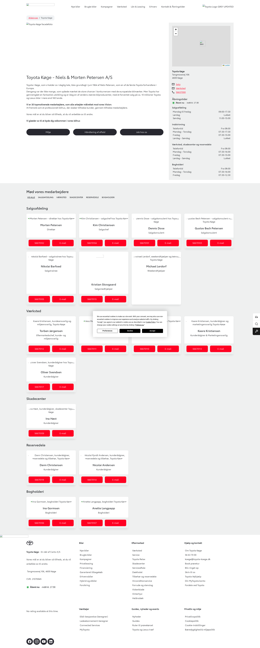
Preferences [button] (139, 325)
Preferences (107, 331)
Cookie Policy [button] (150, 322)
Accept (152, 331)
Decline (130, 331)
